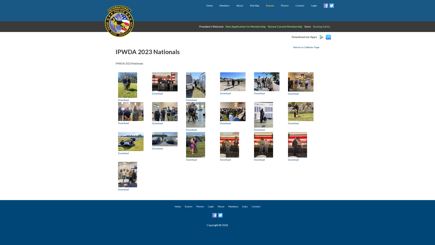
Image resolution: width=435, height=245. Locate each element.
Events (188, 206)
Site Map (254, 5)
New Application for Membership (246, 26)
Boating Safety (321, 26)
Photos (285, 5)
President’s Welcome (211, 26)
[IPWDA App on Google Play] (322, 36)
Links (245, 206)
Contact (299, 5)
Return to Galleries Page (306, 47)
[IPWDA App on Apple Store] (328, 36)
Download (123, 100)
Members (225, 5)
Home (209, 5)
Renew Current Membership (285, 26)
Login (314, 5)
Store (307, 26)
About (239, 5)
